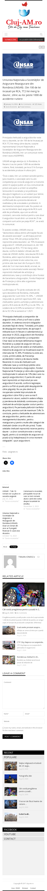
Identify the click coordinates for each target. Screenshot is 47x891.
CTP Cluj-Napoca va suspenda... (30, 642)
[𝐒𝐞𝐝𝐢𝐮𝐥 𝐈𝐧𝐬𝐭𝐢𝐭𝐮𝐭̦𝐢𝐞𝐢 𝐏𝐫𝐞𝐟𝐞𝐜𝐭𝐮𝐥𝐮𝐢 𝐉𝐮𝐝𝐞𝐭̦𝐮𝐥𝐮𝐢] (12, 816)
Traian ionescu (25, 107)
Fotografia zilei (25, 776)
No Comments (26, 104)
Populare (10, 757)
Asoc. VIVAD (15, 888)
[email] (38, 557)
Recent (8, 752)
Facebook (10, 829)
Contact (10, 838)
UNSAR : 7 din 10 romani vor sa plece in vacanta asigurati (11, 493)
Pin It (5, 547)
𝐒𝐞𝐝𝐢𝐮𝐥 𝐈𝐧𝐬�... (24, 814)
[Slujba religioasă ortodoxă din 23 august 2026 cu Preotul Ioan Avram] (12, 765)
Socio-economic (11, 107)
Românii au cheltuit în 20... (28, 657)
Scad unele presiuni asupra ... (29, 627)
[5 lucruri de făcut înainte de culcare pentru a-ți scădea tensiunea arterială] (12, 804)
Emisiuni (25, 888)
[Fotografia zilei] (12, 778)
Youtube (10, 834)
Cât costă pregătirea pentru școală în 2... (21, 609)
